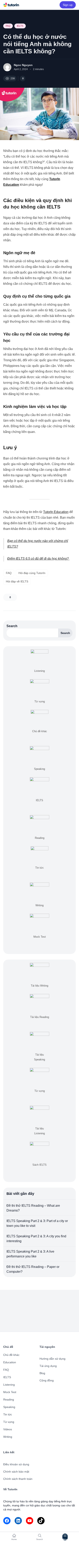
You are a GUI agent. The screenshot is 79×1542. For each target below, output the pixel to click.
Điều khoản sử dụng (16, 1464)
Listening (9, 1384)
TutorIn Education (55, 512)
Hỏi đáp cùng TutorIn (31, 573)
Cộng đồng (47, 1380)
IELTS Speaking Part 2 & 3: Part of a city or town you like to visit (37, 1223)
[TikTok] (41, 1520)
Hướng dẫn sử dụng (52, 1358)
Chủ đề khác (11, 1354)
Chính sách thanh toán (17, 1478)
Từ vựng (8, 1421)
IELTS (20, 26)
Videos (7, 1429)
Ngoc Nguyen (23, 65)
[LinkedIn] (18, 1520)
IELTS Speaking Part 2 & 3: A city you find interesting (36, 1238)
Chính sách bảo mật (16, 1471)
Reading (8, 1399)
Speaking (9, 1407)
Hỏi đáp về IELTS (17, 581)
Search (11, 626)
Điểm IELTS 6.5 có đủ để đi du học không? (38, 558)
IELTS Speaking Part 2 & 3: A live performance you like (30, 1254)
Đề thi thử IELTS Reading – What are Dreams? (33, 1208)
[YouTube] (29, 1520)
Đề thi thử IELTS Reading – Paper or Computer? (32, 1269)
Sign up (68, 4)
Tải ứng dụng (48, 1366)
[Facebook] (7, 1520)
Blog (42, 1373)
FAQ (8, 26)
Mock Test (9, 1392)
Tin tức (7, 1414)
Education (9, 1362)
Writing (7, 1436)
